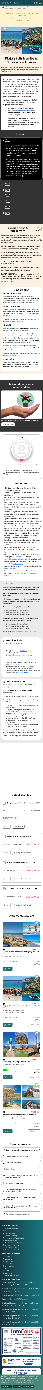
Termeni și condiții (11, 1236)
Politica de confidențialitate (14, 1238)
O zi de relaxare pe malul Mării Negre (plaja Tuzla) (21, 952)
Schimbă (17, 1386)
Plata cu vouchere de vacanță (15, 1250)
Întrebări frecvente (11, 1228)
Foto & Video (9, 1264)
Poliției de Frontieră (11, 355)
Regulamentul (31, 666)
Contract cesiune (10, 1247)
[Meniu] (40, 3)
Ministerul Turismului (12, 664)
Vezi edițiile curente (21, 20)
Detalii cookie (28, 1386)
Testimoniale (9, 1266)
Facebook (14, 110)
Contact (7, 1257)
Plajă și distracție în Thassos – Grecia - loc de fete (21, 1006)
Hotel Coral (23, 651)
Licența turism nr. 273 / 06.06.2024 (15, 1299)
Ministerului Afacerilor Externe (14, 321)
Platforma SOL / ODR (12, 1276)
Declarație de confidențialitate (24, 1382)
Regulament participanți (13, 1245)
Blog (6, 1268)
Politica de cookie (11, 1240)
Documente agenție (12, 1231)
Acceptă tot (6, 1386)
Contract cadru (10, 1233)
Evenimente (9, 1261)
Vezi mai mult (7, 424)
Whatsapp (38, 554)
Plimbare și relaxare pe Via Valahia (17, 1062)
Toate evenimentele (12, 6)
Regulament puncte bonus (14, 1243)
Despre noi (8, 1259)
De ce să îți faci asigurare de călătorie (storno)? (19, 420)
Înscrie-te (19, 827)
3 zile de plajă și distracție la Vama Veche (19, 1114)
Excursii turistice (25, 6)
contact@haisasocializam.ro (14, 559)
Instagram (26, 110)
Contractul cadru (10, 568)
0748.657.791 (18, 564)
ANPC (7, 1271)
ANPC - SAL (9, 1273)
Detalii (6, 827)
